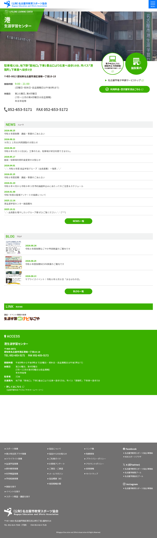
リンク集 (90, 448)
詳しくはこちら (13, 386)
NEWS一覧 (78, 221)
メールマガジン (56, 473)
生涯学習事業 (12, 463)
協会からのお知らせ (58, 453)
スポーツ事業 (12, 448)
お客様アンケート (57, 463)
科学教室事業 (12, 473)
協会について (55, 448)
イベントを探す (13, 491)
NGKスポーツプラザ (133, 456)
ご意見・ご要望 (56, 468)
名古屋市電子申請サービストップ (124, 80)
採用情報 (90, 468)
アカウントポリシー (95, 463)
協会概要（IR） (56, 478)
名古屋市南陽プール (133, 472)
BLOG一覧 (78, 291)
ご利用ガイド (55, 458)
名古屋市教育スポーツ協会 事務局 (139, 453)
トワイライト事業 (14, 458)
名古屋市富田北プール (134, 476)
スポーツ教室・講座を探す (18, 496)
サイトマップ (92, 473)
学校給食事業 (12, 478)
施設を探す (11, 486)
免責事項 (90, 453)
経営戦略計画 (55, 483)
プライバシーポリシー (96, 458)
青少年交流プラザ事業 (16, 453)
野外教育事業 (12, 468)
